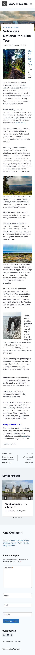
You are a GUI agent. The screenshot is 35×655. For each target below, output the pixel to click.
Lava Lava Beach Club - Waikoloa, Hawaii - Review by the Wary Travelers (16, 543)
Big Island (15, 27)
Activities (6, 27)
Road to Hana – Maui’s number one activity (8, 458)
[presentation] (17, 490)
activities (26, 436)
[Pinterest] (11, 635)
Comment (8, 568)
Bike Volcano (21, 123)
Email (6, 605)
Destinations (8, 641)
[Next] (29, 498)
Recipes (18, 641)
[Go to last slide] (5, 498)
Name (6, 596)
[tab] (13, 517)
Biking (6, 444)
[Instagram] (4, 635)
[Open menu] (31, 3)
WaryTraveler (9, 45)
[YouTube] (7, 635)
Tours (13, 444)
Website (7, 615)
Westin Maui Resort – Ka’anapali (28, 458)
